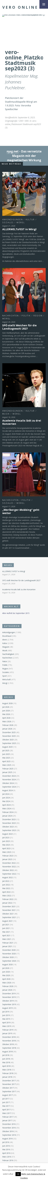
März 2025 (6, 765)
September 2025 (9, 743)
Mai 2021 (6, 932)
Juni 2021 (6, 928)
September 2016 (9, 1135)
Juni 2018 (6, 1059)
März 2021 (6, 939)
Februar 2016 (7, 1160)
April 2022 (6, 892)
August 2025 (7, 747)
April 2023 (6, 848)
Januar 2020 (7, 990)
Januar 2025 (7, 772)
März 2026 (6, 721)
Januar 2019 (7, 1033)
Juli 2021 (5, 924)
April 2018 (6, 1066)
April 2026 (6, 718)
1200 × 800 (23, 120)
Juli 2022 (5, 881)
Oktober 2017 (8, 1088)
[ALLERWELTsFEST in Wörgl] (24, 194)
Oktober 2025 (8, 739)
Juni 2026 (6, 710)
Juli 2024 (5, 794)
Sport (4, 676)
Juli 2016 (5, 1142)
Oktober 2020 (8, 957)
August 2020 (7, 964)
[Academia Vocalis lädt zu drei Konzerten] (24, 385)
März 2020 (6, 982)
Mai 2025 (6, 758)
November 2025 (9, 736)
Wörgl (21, 222)
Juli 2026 (5, 707)
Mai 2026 (6, 714)
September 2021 (9, 917)
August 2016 (7, 1138)
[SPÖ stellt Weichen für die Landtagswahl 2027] (24, 290)
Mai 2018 (6, 1062)
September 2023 (9, 830)
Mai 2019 (6, 1019)
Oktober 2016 (8, 1131)
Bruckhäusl (6, 636)
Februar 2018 (7, 1073)
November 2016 (9, 1127)
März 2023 (6, 852)
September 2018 (9, 1048)
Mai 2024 (6, 801)
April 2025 (6, 761)
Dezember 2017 (9, 1080)
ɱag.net (13, 151)
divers (4, 639)
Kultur (30, 219)
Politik (26, 315)
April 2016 (6, 1153)
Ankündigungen (12, 219)
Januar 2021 (7, 946)
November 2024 (9, 779)
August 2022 (7, 877)
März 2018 (6, 1069)
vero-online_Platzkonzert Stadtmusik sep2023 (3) (23, 124)
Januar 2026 (7, 728)
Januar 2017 (7, 1120)
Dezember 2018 (9, 1037)
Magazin (5, 647)
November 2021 (9, 910)
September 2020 (9, 961)
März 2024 (6, 808)
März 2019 (6, 1026)
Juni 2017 (6, 1102)
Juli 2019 (5, 1011)
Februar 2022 (7, 899)
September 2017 (9, 1091)
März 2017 (6, 1113)
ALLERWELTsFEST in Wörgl (19, 229)
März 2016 (6, 1156)
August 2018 (7, 1051)
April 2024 (6, 805)
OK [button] (18, 1174)
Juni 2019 (6, 1015)
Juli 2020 (5, 968)
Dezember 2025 (9, 732)
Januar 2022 (7, 903)
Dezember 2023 (9, 819)
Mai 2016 (6, 1149)
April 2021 (6, 935)
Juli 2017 (5, 1098)
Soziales (8, 222)
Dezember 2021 (9, 906)
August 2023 (7, 834)
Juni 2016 (6, 1146)
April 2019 (6, 1022)
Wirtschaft (6, 679)
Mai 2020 (6, 975)
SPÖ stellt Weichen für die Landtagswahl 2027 (19, 327)
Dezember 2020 (9, 950)
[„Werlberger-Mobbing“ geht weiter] (24, 474)
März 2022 (6, 895)
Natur (4, 661)
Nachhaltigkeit (8, 654)
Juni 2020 (6, 972)
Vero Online (20, 7)
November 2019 (9, 997)
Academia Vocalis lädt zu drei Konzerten (21, 422)
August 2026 (7, 703)
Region (38, 315)
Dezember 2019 (9, 993)
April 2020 (6, 979)
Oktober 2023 (8, 826)
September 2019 (9, 1004)
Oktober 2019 (8, 1001)
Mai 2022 (6, 888)
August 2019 (7, 1008)
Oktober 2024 (8, 783)
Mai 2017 (6, 1106)
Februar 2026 (7, 725)
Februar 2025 (7, 768)
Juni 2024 (6, 797)
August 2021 (7, 921)
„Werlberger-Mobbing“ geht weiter (20, 511)
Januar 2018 (7, 1077)
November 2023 (9, 823)
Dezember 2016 (9, 1124)
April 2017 (6, 1109)
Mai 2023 (6, 845)
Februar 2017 (7, 1117)
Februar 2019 (7, 1030)
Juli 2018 (5, 1055)
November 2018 (9, 1040)
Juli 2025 (5, 750)
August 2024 (7, 790)
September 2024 (9, 787)
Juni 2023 (6, 841)
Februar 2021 (7, 942)
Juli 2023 (5, 837)
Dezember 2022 (9, 863)
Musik (6, 414)
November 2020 (9, 953)
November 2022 (9, 866)
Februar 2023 (7, 855)
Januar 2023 (7, 859)
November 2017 (9, 1084)
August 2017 (7, 1095)
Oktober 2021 (8, 913)
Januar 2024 (7, 816)
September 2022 (9, 874)
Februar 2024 (7, 812)
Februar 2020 (7, 986)
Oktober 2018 (8, 1044)
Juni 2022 (6, 884)
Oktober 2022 (8, 870)
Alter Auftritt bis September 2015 (15, 613)
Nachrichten (10, 315)
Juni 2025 (6, 754)
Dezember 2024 (9, 776)
